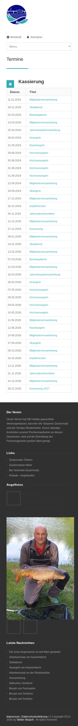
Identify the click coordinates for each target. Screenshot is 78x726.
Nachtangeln (37, 145)
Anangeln (35, 137)
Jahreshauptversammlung (44, 130)
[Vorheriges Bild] (13, 627)
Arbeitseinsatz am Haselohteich (27, 657)
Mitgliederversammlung (43, 99)
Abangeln (35, 190)
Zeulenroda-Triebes (20, 459)
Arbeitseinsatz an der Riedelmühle (29, 672)
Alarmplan (36, 37)
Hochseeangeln (38, 152)
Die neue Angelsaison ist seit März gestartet (34, 651)
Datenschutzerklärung (34, 716)
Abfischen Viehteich (20, 683)
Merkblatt (15, 37)
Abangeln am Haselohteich (25, 667)
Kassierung (36, 228)
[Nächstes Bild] (30, 627)
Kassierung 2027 (39, 388)
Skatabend (35, 107)
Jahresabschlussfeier (42, 213)
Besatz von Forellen (20, 698)
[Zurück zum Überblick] (13, 498)
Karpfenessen (37, 206)
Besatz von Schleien (21, 693)
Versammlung (17, 678)
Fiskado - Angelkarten (22, 475)
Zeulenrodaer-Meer (20, 465)
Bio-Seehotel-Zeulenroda (24, 470)
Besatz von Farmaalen (22, 688)
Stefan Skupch (25, 719)
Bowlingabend (38, 114)
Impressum (13, 716)
